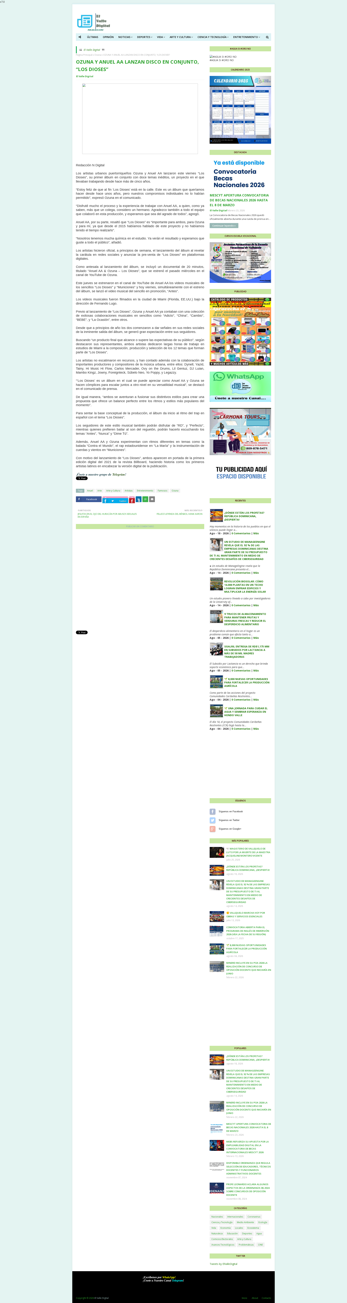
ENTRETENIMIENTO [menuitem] (245, 37)
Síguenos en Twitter (212, 820)
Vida (213, 1227)
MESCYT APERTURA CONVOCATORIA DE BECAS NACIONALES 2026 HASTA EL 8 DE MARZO (239, 200)
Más (256, 533)
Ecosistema (253, 1227)
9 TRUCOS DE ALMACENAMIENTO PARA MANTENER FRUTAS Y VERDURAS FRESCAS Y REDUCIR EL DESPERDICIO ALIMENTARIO (245, 619)
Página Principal (84, 54)
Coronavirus (254, 1216)
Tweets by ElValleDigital (223, 1264)
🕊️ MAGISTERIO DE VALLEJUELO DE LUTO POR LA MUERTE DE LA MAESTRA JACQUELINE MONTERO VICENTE (248, 852)
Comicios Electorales (222, 1239)
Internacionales (235, 1216)
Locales (239, 1227)
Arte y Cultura (113, 490)
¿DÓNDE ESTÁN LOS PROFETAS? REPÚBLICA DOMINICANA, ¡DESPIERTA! (244, 516)
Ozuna (97, 54)
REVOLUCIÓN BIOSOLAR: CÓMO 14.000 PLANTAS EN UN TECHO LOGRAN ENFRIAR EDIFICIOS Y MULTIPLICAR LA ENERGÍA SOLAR (245, 586)
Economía (225, 1227)
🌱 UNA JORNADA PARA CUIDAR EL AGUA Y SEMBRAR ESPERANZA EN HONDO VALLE (246, 712)
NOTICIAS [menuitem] (124, 37)
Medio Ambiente (245, 1222)
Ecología (262, 1222)
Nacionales (217, 1216)
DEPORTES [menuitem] (143, 37)
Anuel (90, 490)
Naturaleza (217, 1233)
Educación (232, 1233)
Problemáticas (246, 1244)
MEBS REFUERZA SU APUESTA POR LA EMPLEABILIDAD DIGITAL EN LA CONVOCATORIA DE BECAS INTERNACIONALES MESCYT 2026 (247, 1147)
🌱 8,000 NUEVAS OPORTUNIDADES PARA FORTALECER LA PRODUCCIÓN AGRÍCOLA (246, 682)
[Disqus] (140, 581)
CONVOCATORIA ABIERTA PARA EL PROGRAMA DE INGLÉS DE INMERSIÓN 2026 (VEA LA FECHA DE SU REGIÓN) (247, 931)
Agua (259, 1233)
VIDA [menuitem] (160, 37)
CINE (260, 1244)
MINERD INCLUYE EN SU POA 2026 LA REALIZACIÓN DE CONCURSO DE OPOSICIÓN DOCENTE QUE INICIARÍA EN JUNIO (248, 968)
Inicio (244, 1298)
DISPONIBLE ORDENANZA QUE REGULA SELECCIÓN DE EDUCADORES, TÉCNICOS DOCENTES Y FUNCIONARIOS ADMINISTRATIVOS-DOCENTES (248, 1168)
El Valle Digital (92, 50)
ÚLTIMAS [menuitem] (92, 37)
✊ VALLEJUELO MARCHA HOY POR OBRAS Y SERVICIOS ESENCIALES (245, 914)
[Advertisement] (140, 660)
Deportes (247, 1233)
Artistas (128, 490)
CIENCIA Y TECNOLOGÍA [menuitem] (212, 37)
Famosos (162, 490)
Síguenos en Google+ (212, 829)
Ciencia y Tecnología (221, 1222)
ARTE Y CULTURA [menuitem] (180, 37)
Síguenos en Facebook (212, 811)
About (255, 1298)
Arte (99, 490)
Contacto (266, 1298)
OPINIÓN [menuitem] (108, 37)
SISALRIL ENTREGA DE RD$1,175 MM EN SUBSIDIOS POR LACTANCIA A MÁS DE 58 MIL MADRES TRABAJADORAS (246, 651)
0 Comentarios (241, 533)
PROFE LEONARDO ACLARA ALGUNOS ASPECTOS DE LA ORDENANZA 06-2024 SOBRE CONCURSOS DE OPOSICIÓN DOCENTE (247, 1190)
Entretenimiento (145, 490)
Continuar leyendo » (224, 225)
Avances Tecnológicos (222, 1244)
